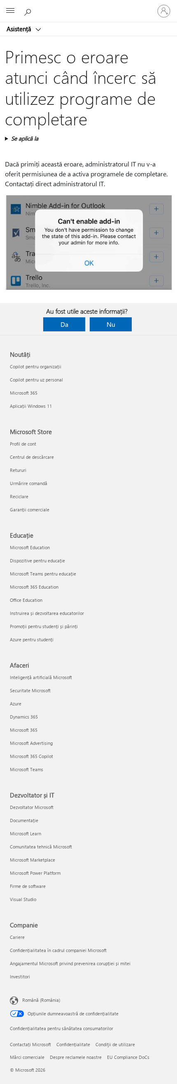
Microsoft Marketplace (32, 860)
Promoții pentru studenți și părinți (44, 626)
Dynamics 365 (24, 717)
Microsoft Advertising (31, 743)
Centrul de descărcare (32, 457)
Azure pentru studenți (32, 639)
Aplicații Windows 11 (31, 406)
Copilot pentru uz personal (36, 380)
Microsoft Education (30, 547)
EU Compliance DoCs (128, 1057)
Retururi (18, 470)
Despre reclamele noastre (76, 1057)
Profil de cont (23, 444)
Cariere (17, 937)
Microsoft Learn (25, 833)
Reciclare (19, 496)
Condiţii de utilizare (115, 1044)
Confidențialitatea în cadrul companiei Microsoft (58, 950)
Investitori (20, 976)
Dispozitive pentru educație (37, 560)
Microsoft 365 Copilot (31, 756)
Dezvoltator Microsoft (32, 807)
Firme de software (28, 886)
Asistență (20, 29)
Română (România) (41, 1000)
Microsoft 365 (23, 393)
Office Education (26, 600)
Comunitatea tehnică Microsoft (41, 847)
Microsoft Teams (26, 769)
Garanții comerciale (29, 509)
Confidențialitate (73, 1044)
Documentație (24, 820)
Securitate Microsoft (30, 690)
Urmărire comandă (28, 483)
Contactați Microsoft (30, 1044)
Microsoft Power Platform (35, 873)
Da (64, 324)
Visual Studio (23, 899)
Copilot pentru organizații (35, 366)
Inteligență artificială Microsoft (41, 677)
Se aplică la (24, 138)
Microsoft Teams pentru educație (43, 574)
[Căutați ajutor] (29, 10)
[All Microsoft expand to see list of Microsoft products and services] (10, 11)
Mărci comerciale (27, 1057)
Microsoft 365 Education (34, 587)
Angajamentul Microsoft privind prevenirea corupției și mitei (70, 963)
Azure (15, 703)
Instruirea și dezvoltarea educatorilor (47, 613)
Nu (111, 324)
